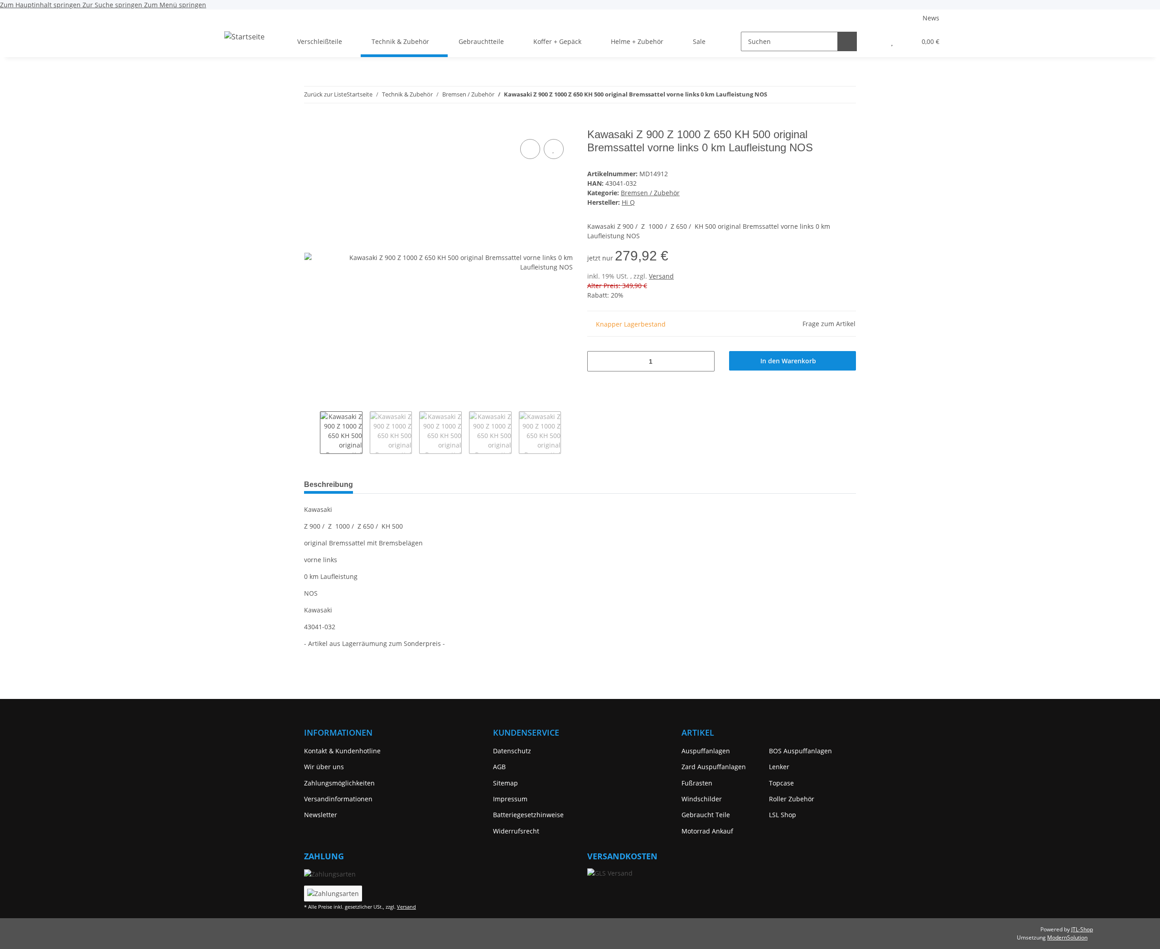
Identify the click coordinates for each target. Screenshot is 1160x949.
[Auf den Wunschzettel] (554, 149)
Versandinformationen (338, 799)
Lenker (779, 766)
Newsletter (320, 814)
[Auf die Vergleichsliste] (530, 149)
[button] (874, 41)
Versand (661, 276)
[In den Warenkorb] (311, 123)
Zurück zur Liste (325, 94)
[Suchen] (847, 41)
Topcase (781, 783)
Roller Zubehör (791, 799)
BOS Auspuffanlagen (800, 751)
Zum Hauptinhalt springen (41, 4)
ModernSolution (1067, 937)
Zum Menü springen (175, 4)
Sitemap (505, 783)
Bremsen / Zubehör (650, 192)
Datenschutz (512, 751)
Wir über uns (324, 766)
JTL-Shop (1082, 929)
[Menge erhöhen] (704, 361)
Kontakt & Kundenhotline (342, 751)
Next (569, 432)
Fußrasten (697, 783)
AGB (499, 766)
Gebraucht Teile (706, 814)
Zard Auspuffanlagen (714, 766)
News (931, 18)
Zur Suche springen (113, 4)
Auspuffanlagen (706, 751)
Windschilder (702, 799)
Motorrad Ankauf (707, 831)
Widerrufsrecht (516, 831)
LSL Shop (782, 814)
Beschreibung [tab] (328, 484)
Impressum (510, 799)
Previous (312, 432)
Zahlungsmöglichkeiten (339, 783)
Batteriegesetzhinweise (528, 814)
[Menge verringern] (597, 361)
